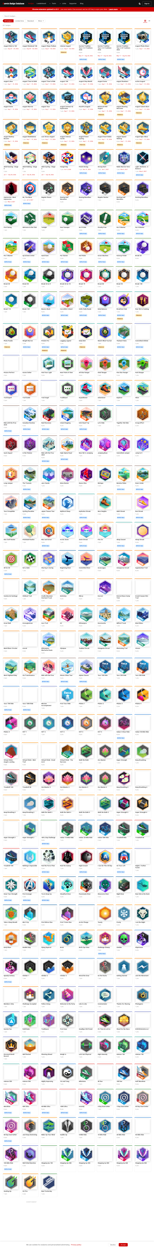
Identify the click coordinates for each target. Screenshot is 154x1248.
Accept (123, 1245)
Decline (113, 1245)
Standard (30, 21)
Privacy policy (76, 1245)
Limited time (19, 21)
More (41, 21)
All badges (8, 21)
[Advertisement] (77, 1219)
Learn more (113, 9)
